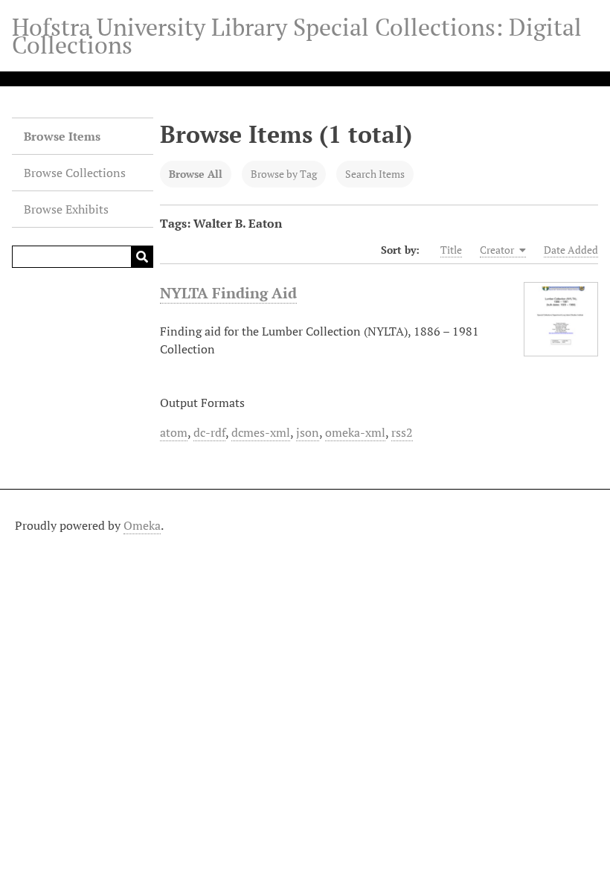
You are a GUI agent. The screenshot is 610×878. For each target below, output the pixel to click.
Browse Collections (75, 172)
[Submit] (142, 257)
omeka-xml (355, 432)
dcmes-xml (260, 432)
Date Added (571, 250)
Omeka (142, 525)
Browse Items (62, 136)
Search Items (375, 174)
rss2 (402, 432)
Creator (498, 250)
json (307, 432)
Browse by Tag (284, 174)
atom (173, 432)
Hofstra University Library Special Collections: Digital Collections (297, 35)
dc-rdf (209, 432)
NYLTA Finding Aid (228, 293)
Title (451, 250)
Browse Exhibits (66, 209)
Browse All (195, 174)
